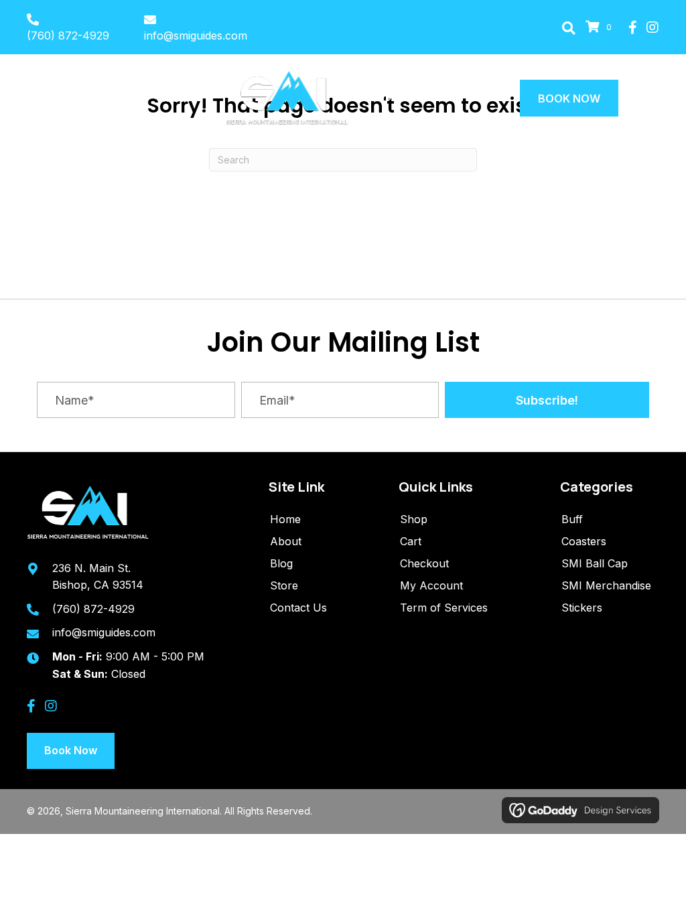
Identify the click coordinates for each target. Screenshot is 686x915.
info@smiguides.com (195, 35)
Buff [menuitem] (572, 519)
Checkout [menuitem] (424, 563)
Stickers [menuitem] (581, 607)
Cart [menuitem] (410, 541)
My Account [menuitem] (431, 585)
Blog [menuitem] (281, 563)
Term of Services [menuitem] (444, 607)
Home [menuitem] (285, 519)
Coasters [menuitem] (583, 541)
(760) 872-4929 (68, 35)
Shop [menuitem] (413, 519)
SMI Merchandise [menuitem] (606, 585)
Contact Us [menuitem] (298, 607)
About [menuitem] (285, 541)
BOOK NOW (569, 98)
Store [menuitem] (284, 585)
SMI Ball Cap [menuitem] (594, 563)
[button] (568, 27)
